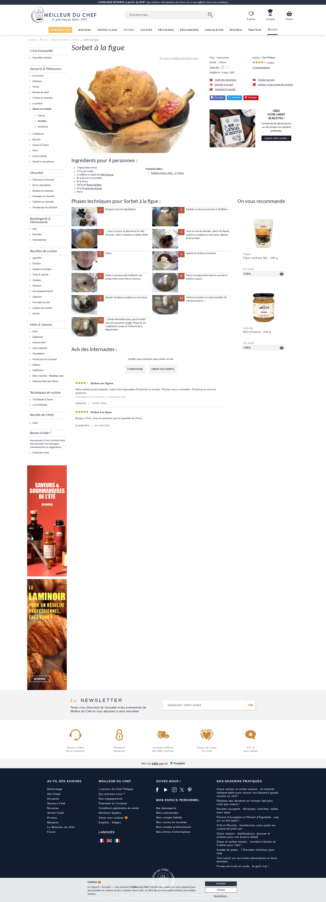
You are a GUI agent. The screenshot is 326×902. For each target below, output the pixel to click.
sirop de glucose (93, 188)
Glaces (41, 115)
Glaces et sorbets (60, 39)
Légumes (37, 297)
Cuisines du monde (42, 308)
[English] (110, 841)
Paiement (105, 803)
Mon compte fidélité (169, 817)
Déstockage (55, 789)
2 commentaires (261, 67)
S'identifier (135, 369)
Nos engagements (111, 798)
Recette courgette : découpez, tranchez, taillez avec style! (247, 810)
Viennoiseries (39, 240)
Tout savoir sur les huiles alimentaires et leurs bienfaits (247, 860)
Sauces (36, 313)
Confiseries (38, 134)
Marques (53, 822)
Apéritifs (36, 258)
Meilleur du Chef (115, 781)
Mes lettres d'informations (173, 831)
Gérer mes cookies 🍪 (113, 817)
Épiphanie (37, 337)
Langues (107, 832)
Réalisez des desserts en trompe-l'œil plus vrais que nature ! (245, 802)
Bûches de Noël (40, 92)
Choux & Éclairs (40, 145)
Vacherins (42, 126)
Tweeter (236, 97)
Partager (219, 97)
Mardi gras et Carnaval (44, 359)
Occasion (53, 798)
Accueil (32, 39)
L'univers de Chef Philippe (116, 789)
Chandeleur (38, 353)
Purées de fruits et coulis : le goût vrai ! (243, 866)
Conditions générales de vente (119, 808)
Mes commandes (167, 812)
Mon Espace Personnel (178, 800)
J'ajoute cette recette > (276, 138)
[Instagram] (175, 790)
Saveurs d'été (56, 803)
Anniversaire (39, 342)
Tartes (35, 86)
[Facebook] (159, 790)
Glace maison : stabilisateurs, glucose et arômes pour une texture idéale (243, 835)
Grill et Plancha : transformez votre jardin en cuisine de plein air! (246, 827)
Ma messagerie (166, 808)
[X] (183, 790)
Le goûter (37, 103)
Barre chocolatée (41, 185)
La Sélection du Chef (61, 827)
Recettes (273, 30)
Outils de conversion (225, 80)
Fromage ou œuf (41, 302)
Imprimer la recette (225, 89)
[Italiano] (118, 841)
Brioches (37, 234)
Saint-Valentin (39, 348)
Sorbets (75, 39)
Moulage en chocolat (43, 196)
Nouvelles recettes (42, 57)
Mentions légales (110, 812)
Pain (34, 229)
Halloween (38, 370)
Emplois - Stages (110, 822)
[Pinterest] (191, 790)
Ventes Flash (55, 812)
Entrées (36, 263)
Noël (34, 331)
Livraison (121, 803)
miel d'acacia (107, 174)
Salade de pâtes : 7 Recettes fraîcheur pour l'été (245, 851)
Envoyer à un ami (224, 84)
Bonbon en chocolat (42, 191)
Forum (51, 831)
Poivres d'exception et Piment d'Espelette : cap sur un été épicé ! (248, 819)
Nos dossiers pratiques (239, 781)
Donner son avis (266, 80)
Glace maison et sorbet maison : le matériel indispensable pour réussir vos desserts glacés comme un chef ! (247, 792)
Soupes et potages (42, 269)
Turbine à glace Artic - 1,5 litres (167, 173)
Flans (35, 150)
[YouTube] (167, 790)
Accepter (221, 883)
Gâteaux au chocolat (43, 179)
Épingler (252, 97)
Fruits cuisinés (39, 156)
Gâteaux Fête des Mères (45, 381)
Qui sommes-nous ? (112, 793)
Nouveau (53, 808)
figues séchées (93, 185)
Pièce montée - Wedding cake (48, 376)
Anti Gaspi (54, 793)
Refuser (221, 890)
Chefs (35, 423)
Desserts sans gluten (43, 161)
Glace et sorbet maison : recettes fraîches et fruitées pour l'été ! (246, 843)
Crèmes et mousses (42, 98)
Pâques (36, 364)
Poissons (36, 285)
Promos (52, 817)
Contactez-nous (40, 452)
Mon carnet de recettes (171, 822)
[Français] (102, 841)
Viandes (36, 280)
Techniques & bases (42, 399)
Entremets (38, 76)
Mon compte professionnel (173, 826)
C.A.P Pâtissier (40, 405)
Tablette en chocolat (43, 202)
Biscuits (36, 139)
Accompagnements (42, 291)
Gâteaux (37, 81)
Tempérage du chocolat (44, 207)
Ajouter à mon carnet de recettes (275, 84)
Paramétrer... (221, 896)
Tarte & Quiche (40, 274)
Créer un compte (162, 369)
